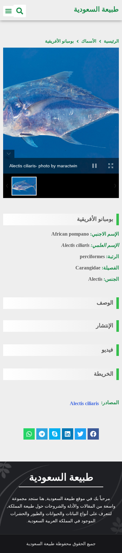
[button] (19, 11)
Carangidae (87, 267)
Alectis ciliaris (84, 403)
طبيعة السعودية (96, 9)
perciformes (92, 256)
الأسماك (88, 41)
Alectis (95, 279)
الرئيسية (111, 41)
